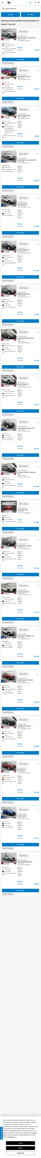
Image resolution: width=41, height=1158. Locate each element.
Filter (32, 14)
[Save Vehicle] (37, 31)
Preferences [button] (11, 1137)
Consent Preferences (1, 1133)
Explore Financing (8, 63)
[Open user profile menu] (31, 2)
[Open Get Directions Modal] (39, 2)
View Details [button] (20, 59)
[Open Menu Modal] (2, 2)
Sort (11, 14)
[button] (20, 59)
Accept (20, 1143)
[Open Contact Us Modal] (36, 2)
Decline (20, 1148)
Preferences (20, 1153)
